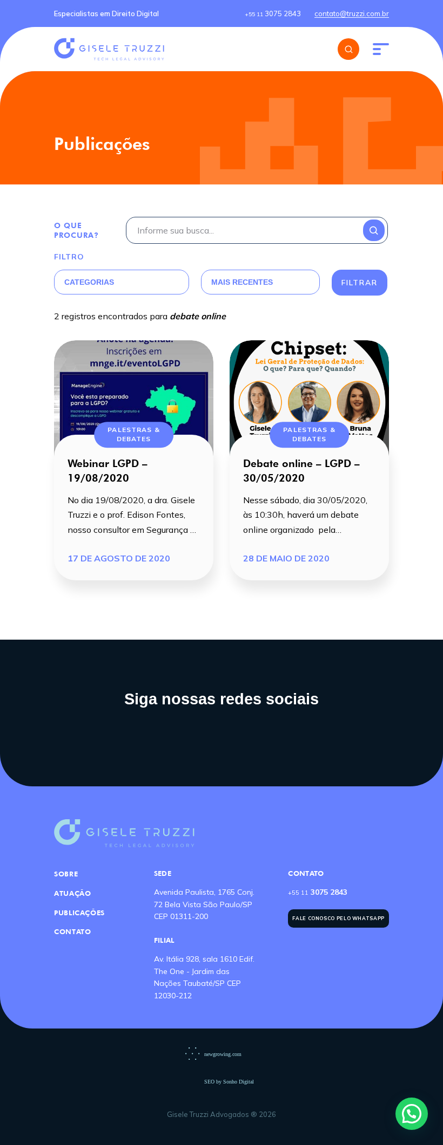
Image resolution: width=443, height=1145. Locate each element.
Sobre (66, 873)
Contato (72, 931)
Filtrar (359, 282)
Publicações (79, 912)
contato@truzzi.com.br (351, 13)
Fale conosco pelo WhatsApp (338, 918)
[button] (411, 1114)
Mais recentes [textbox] (242, 282)
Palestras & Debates (133, 434)
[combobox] (108, 282)
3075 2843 (273, 13)
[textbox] (108, 282)
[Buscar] (348, 49)
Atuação (72, 893)
